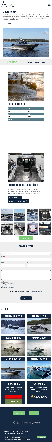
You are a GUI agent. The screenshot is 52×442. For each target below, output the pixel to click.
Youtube (43, 62)
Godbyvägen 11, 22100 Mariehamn (16, 431)
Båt (2, 250)
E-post (28, 262)
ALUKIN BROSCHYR (13, 197)
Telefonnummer (5, 262)
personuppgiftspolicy (37, 291)
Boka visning (19, 413)
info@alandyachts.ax (11, 433)
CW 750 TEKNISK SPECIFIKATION (17, 201)
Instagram (30, 62)
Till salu (34, 413)
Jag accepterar (41, 437)
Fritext (3, 269)
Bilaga (2, 281)
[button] (7, 215)
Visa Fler (26, 238)
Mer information (13, 440)
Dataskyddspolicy (20, 433)
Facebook (37, 62)
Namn (2, 256)
